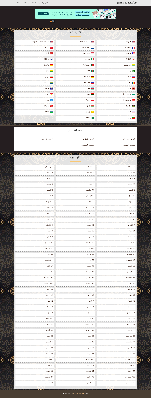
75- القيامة (49, 307)
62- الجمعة (90, 284)
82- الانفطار (131, 325)
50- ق (92, 260)
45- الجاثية (49, 249)
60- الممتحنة (48, 278)
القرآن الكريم (43, 3)
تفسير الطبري (47, 139)
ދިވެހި (130, 118)
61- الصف (131, 284)
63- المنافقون (48, 284)
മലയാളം (128, 65)
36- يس (50, 231)
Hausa (88, 94)
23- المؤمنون (89, 208)
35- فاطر (91, 231)
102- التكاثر (49, 360)
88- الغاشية (130, 336)
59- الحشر (90, 278)
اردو (130, 71)
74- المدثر (90, 307)
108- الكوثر (49, 371)
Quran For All (78, 394)
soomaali (46, 100)
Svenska (47, 83)
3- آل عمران (49, 167)
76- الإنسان (131, 313)
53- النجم (90, 266)
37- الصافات (130, 237)
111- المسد (49, 377)
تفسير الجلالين (88, 139)
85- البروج (131, 330)
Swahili (129, 106)
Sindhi (88, 118)
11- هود (91, 184)
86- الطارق (90, 330)
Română (128, 83)
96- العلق (49, 348)
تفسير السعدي (87, 145)
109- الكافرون (130, 377)
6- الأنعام (50, 173)
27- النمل (50, 214)
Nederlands (86, 48)
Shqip (129, 89)
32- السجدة (90, 225)
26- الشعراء (89, 214)
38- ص (91, 237)
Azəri (89, 89)
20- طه (91, 202)
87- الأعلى (49, 330)
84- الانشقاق (48, 325)
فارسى (47, 77)
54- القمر (49, 266)
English (129, 42)
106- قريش (131, 371)
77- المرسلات (89, 313)
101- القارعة (90, 360)
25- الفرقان (131, 214)
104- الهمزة (90, 365)
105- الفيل (49, 365)
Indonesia (87, 54)
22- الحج (132, 208)
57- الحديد (49, 272)
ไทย (130, 112)
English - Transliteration (41, 42)
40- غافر (132, 243)
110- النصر (90, 377)
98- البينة (90, 354)
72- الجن (50, 301)
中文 (48, 54)
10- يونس (131, 184)
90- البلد (50, 336)
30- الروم (50, 219)
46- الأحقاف (130, 254)
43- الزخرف (131, 249)
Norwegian (127, 100)
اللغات (24, 3)
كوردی (47, 94)
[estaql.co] (75, 23)
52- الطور (131, 266)
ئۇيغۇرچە (87, 112)
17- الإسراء (90, 196)
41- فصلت (90, 243)
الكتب (17, 3)
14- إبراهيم (90, 190)
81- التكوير (49, 319)
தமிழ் (48, 71)
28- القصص (130, 219)
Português (87, 65)
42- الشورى (49, 243)
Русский (87, 83)
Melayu (129, 54)
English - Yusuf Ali (84, 42)
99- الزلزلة (49, 354)
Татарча (46, 106)
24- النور (50, 208)
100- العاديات (130, 360)
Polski (88, 100)
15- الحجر (50, 190)
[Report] (51, 21)
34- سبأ (132, 231)
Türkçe (47, 48)
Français (128, 48)
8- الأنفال (91, 179)
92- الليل (91, 342)
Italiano (88, 59)
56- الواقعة (90, 272)
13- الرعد (132, 190)
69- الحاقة (49, 295)
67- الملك (131, 295)
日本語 (129, 59)
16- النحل (132, 196)
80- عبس (90, 319)
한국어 (47, 59)
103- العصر (131, 365)
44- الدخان (90, 249)
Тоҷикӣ (88, 106)
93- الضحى (49, 342)
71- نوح (91, 301)
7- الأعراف (131, 179)
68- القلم (91, 295)
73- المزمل (131, 307)
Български (127, 94)
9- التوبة (50, 179)
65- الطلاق (90, 290)
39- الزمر (50, 237)
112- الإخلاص (130, 383)
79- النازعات (131, 319)
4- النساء (131, 173)
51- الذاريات (49, 260)
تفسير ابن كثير (129, 139)
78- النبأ (50, 313)
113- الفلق (90, 383)
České (129, 77)
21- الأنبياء (49, 202)
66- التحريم (49, 290)
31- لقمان (131, 225)
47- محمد (90, 254)
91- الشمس (130, 342)
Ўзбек (47, 112)
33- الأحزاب (49, 225)
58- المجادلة (130, 278)
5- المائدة (90, 173)
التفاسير (32, 3)
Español (47, 65)
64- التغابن (131, 290)
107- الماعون (89, 371)
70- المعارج (131, 301)
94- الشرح (131, 348)
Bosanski (46, 89)
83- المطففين (89, 325)
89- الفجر (91, 336)
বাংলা (89, 71)
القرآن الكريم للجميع (127, 3)
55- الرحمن (131, 272)
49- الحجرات (130, 260)
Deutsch (87, 77)
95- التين (91, 348)
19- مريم (132, 202)
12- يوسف (49, 184)
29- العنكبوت (89, 219)
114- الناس (49, 383)
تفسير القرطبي (129, 145)
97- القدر (132, 354)
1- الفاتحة (131, 167)
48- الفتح (49, 254)
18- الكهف (49, 196)
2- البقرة (91, 167)
